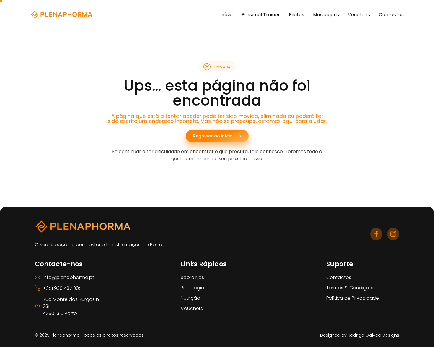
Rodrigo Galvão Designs (373, 335)
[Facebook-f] (376, 234)
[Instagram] (393, 234)
